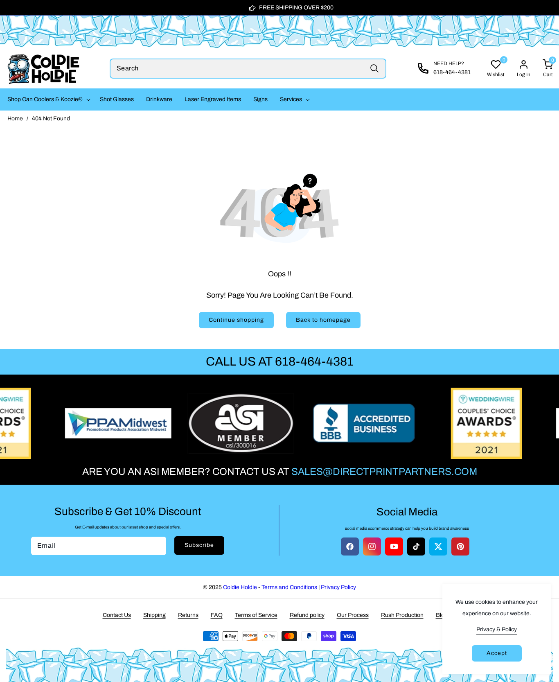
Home (15, 118)
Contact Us (117, 615)
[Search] (374, 68)
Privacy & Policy (496, 629)
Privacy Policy (338, 587)
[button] (47, 99)
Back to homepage (323, 320)
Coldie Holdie (240, 587)
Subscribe (199, 545)
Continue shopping (236, 320)
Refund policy (307, 615)
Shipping (154, 615)
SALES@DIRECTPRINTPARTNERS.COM (384, 471)
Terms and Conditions (289, 587)
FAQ (217, 615)
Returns (188, 615)
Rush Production (402, 615)
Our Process (353, 615)
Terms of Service (256, 615)
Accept (497, 653)
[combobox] (247, 68)
